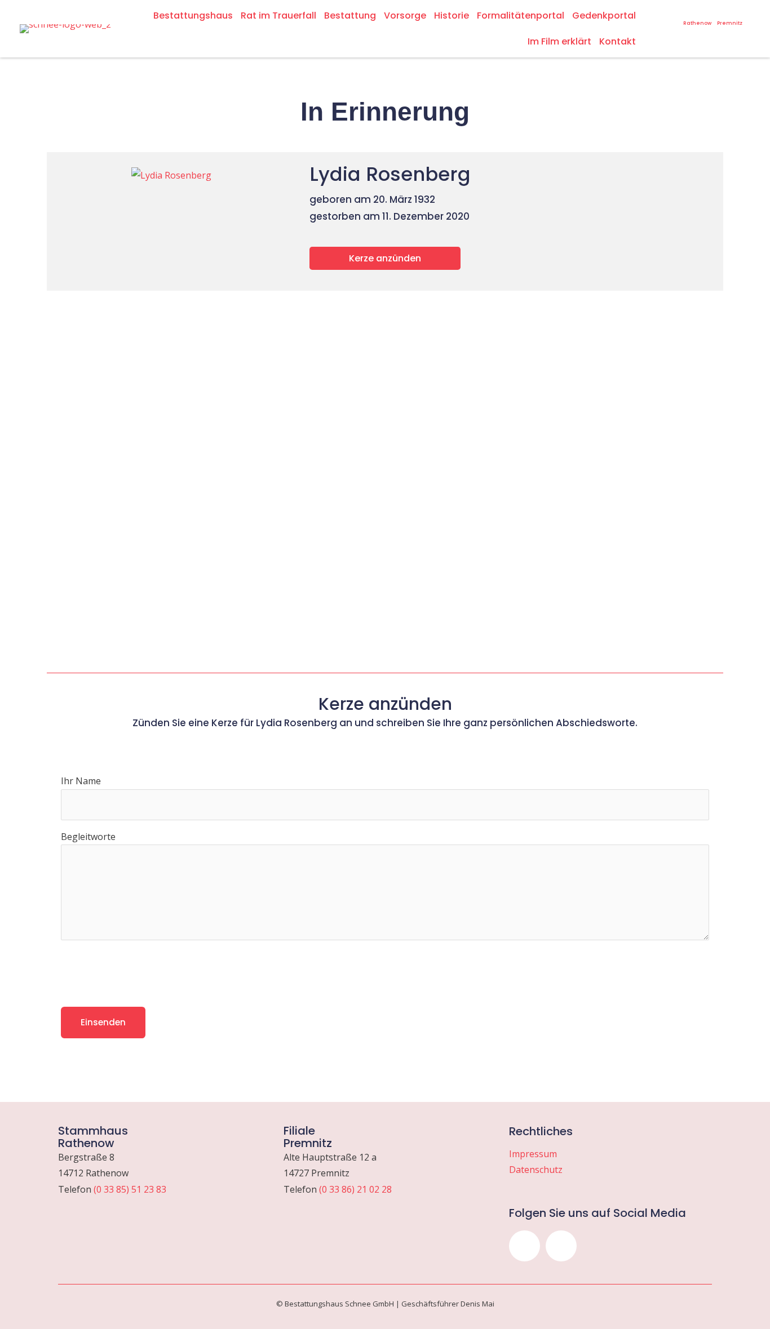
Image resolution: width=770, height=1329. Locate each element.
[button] (524, 1245)
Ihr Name (81, 781)
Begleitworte (88, 836)
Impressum (533, 1154)
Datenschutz (536, 1169)
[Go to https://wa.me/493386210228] (729, 17)
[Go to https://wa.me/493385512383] (697, 17)
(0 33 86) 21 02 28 (355, 1189)
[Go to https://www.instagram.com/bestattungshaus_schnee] (658, 13)
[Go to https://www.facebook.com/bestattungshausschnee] (673, 13)
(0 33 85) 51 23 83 (130, 1189)
